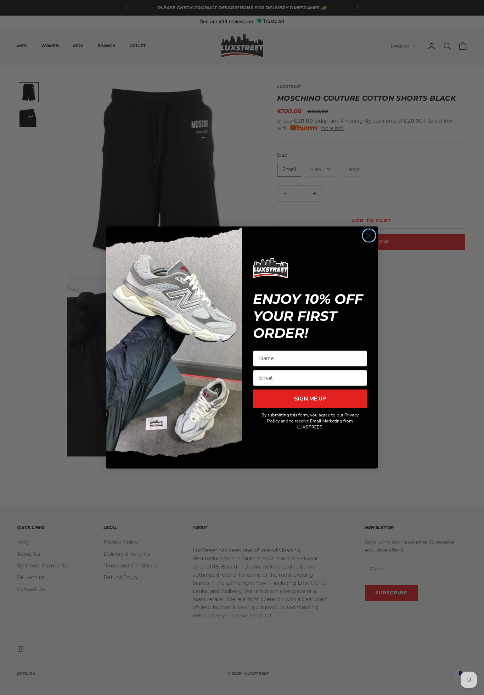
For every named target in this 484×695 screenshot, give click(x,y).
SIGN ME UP (310, 399)
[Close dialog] (369, 235)
